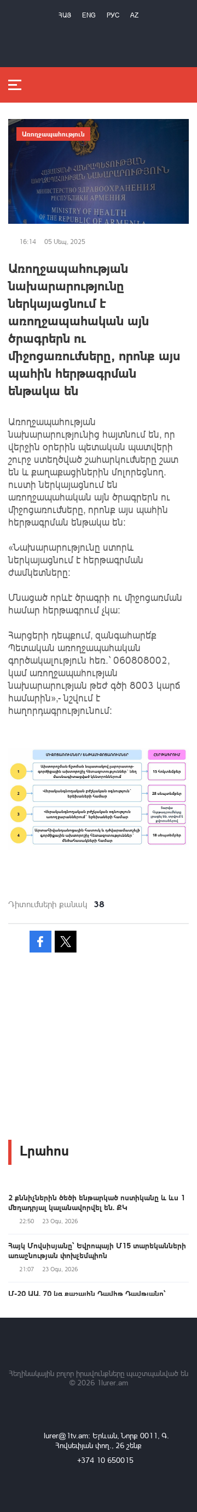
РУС (113, 15)
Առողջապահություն (53, 133)
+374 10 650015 (105, 1460)
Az (134, 15)
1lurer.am (112, 1382)
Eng (89, 15)
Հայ (65, 15)
